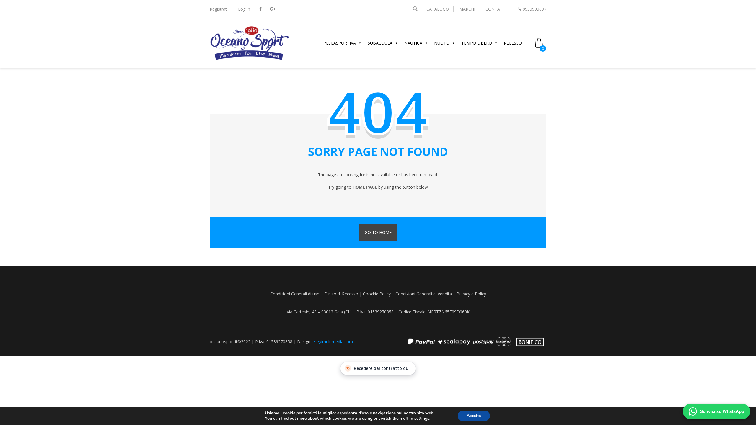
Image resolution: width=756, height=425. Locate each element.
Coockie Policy (377, 294)
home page (365, 187)
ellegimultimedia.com (332, 341)
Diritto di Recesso (341, 294)
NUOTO (441, 43)
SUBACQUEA (380, 43)
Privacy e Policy (471, 294)
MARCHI (467, 9)
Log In (244, 9)
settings (421, 418)
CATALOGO (437, 9)
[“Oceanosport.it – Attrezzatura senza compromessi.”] (249, 59)
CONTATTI (495, 9)
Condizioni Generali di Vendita (423, 294)
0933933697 (534, 9)
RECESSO (513, 43)
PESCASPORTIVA (339, 43)
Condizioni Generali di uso (295, 294)
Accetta (474, 416)
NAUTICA (413, 43)
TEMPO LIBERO (476, 43)
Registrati (219, 9)
